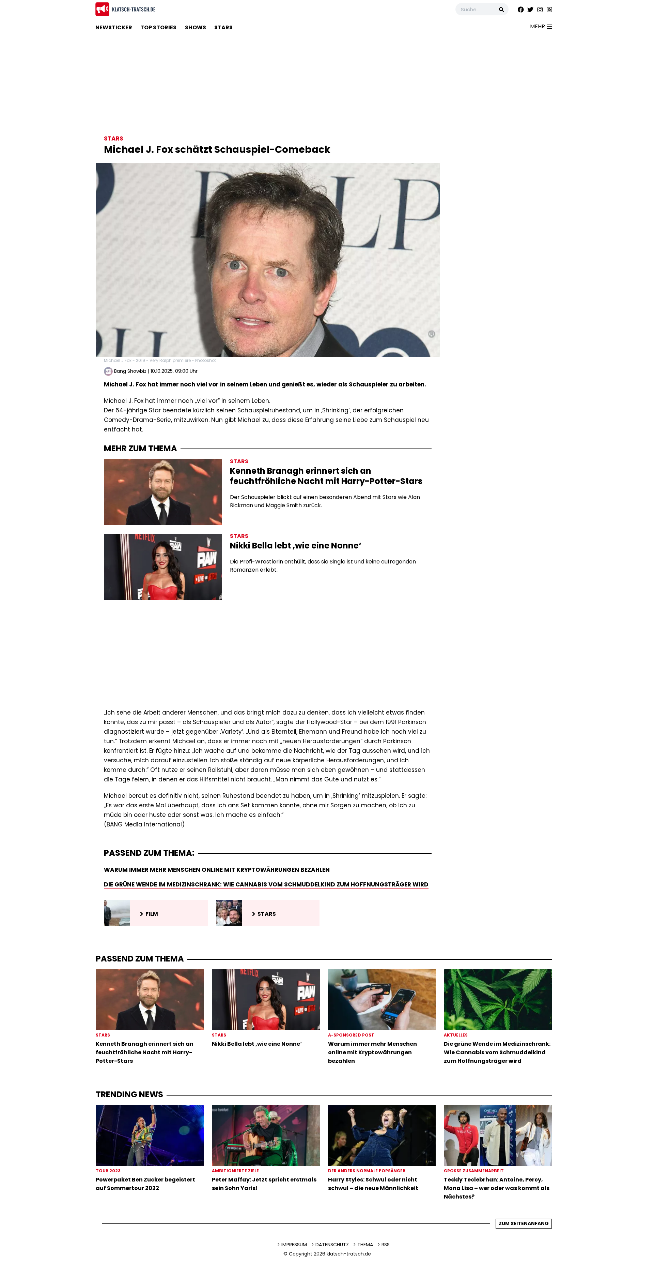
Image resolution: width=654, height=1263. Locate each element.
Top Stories (158, 27)
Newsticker (113, 27)
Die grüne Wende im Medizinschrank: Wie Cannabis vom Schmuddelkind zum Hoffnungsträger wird (266, 884)
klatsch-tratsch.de (349, 1253)
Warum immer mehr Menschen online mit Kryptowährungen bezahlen (217, 870)
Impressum (294, 1244)
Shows (195, 27)
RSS (386, 1244)
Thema (365, 1244)
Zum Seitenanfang (524, 1223)
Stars (223, 27)
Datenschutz (332, 1244)
